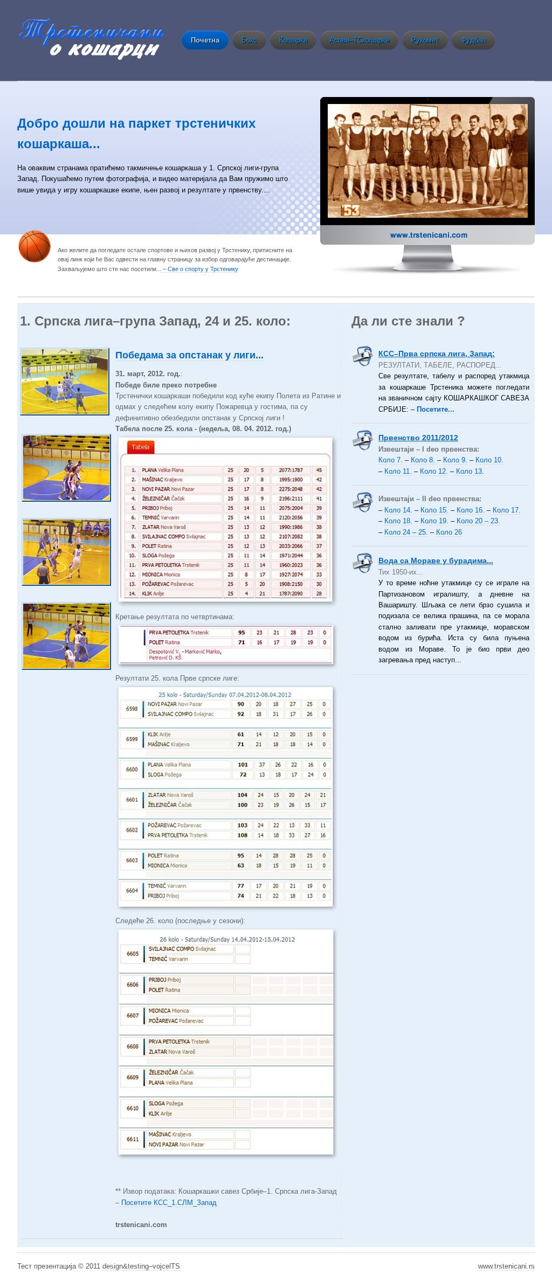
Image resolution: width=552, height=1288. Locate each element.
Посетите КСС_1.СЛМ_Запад (168, 1203)
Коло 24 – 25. (406, 532)
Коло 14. (398, 510)
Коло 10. (489, 460)
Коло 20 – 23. (478, 521)
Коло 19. (434, 521)
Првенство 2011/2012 (418, 437)
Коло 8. (424, 460)
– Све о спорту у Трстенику (199, 269)
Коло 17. (507, 510)
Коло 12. (434, 471)
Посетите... (435, 409)
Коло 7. (390, 460)
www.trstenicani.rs (506, 1266)
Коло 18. (398, 521)
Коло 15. (434, 510)
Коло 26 (449, 532)
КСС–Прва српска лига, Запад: (436, 353)
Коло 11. (398, 471)
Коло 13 (468, 471)
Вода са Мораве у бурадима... (435, 560)
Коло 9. (455, 460)
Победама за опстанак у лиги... (189, 355)
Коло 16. (471, 510)
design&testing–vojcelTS (141, 1266)
